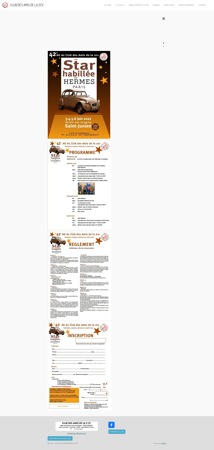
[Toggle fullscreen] (163, 18)
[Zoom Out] (163, 46)
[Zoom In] (163, 43)
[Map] (107, 32)
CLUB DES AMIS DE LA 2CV (26, 5)
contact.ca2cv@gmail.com (76, 433)
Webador (163, 443)
